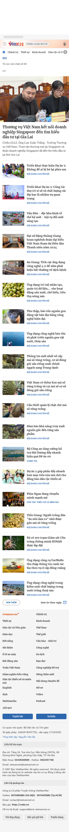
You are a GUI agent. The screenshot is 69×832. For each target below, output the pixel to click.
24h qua (7, 707)
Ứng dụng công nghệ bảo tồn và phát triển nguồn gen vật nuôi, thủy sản (46, 337)
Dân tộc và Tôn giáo (14, 627)
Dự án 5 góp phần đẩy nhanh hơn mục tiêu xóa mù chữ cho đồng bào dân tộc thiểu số (46, 475)
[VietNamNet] (4, 52)
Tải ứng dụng (13, 817)
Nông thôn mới (45, 674)
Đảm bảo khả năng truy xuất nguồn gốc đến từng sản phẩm (46, 430)
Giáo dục (8, 634)
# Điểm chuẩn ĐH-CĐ (37, 44)
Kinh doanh (39, 52)
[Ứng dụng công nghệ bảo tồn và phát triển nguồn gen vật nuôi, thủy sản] (13, 339)
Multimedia (9, 701)
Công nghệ (42, 647)
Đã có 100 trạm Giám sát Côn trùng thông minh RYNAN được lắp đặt (46, 541)
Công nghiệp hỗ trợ (47, 667)
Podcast (40, 701)
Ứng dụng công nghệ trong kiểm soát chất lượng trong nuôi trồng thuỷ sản (45, 586)
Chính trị (13, 52)
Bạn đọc (41, 660)
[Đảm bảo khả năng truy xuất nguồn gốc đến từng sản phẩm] (13, 431)
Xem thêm (11, 602)
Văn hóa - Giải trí (46, 640)
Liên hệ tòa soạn (13, 744)
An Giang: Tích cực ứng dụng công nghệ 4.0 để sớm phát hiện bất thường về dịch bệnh (46, 265)
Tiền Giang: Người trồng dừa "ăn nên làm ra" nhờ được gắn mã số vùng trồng (46, 518)
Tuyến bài (17, 716)
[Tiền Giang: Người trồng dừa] (13, 520)
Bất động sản (10, 660)
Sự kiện (51, 716)
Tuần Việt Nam (11, 667)
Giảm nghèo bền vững (15, 674)
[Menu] (5, 44)
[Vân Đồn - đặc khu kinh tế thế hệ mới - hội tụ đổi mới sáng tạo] (13, 218)
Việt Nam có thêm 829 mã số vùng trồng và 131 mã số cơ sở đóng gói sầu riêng (46, 386)
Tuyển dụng (57, 817)
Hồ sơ (39, 687)
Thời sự (25, 52)
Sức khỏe (8, 647)
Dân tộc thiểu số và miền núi (43, 502)
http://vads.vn (20, 804)
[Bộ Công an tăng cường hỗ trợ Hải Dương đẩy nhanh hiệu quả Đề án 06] (13, 454)
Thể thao (41, 627)
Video (39, 694)
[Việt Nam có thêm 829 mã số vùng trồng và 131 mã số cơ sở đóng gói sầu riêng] (13, 388)
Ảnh (5, 694)
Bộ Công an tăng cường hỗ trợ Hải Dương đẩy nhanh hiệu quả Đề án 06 (44, 452)
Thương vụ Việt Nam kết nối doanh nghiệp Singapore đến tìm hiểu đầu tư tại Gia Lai (34, 132)
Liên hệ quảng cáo (14, 782)
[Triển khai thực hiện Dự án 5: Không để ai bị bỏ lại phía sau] (13, 171)
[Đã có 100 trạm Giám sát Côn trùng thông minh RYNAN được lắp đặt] (13, 543)
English (7, 687)
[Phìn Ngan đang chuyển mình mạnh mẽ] (13, 499)
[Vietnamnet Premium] (11, 615)
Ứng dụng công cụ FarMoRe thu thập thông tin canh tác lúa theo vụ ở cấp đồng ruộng (46, 564)
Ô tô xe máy (9, 654)
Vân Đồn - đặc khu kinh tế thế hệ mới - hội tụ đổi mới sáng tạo (45, 217)
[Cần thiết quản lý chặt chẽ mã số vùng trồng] (13, 410)
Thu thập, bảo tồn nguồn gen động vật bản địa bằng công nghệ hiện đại (46, 314)
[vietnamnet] (15, 45)
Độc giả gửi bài (35, 817)
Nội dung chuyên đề (38, 174)
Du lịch (40, 654)
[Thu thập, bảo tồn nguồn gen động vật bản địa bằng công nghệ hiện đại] (13, 316)
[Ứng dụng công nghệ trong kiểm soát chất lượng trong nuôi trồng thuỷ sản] (13, 588)
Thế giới (41, 634)
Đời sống (8, 640)
